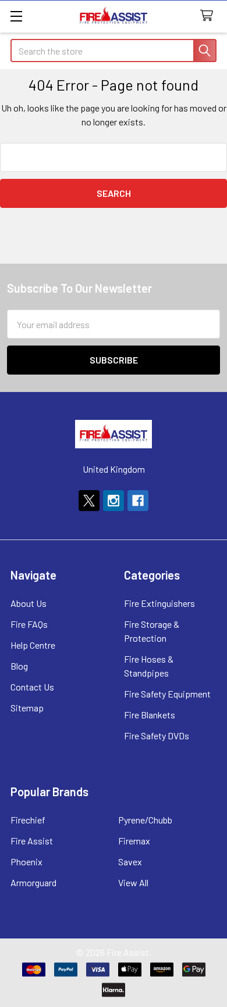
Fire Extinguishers (159, 603)
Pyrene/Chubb (145, 819)
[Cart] (209, 16)
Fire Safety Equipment (167, 693)
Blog (19, 665)
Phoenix (26, 861)
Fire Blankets (149, 714)
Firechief (27, 819)
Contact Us (32, 686)
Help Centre (32, 644)
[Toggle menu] (16, 16)
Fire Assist (31, 840)
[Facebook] (137, 500)
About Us (28, 603)
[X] (89, 500)
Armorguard (33, 882)
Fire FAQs (29, 624)
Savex (130, 861)
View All (133, 882)
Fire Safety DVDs (156, 735)
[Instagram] (113, 500)
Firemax (134, 840)
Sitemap (27, 707)
